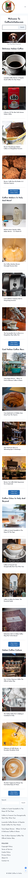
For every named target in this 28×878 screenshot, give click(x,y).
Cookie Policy (6, 852)
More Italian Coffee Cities (14, 644)
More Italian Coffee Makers (14, 343)
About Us (5, 858)
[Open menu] (25, 7)
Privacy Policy (6, 855)
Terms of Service (7, 849)
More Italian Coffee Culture (14, 793)
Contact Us (5, 860)
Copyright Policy (7, 846)
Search (22, 27)
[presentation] (14, 63)
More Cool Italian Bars (14, 492)
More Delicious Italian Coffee (14, 191)
